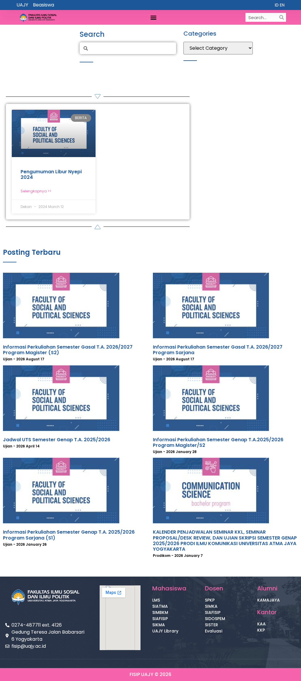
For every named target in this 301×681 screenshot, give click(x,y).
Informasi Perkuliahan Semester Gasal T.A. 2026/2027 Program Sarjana (217, 350)
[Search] (281, 17)
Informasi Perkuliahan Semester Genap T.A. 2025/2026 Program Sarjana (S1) (69, 535)
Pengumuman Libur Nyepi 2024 (51, 174)
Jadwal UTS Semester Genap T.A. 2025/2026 (56, 439)
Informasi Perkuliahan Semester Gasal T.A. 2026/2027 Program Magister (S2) (68, 350)
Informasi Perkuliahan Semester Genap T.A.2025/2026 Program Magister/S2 (218, 442)
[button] (153, 17)
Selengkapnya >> (36, 191)
